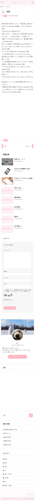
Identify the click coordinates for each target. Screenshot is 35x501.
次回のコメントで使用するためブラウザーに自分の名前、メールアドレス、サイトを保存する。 (18, 290)
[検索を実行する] (31, 415)
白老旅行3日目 (7, 437)
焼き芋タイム (6, 433)
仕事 (5, 459)
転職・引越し (8, 485)
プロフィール (17, 356)
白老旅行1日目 (7, 444)
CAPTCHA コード (8, 299)
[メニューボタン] (2, 2)
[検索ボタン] (32, 2)
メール (6, 277)
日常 (5, 15)
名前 (5, 271)
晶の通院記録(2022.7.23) (10, 429)
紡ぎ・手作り (8, 474)
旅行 (5, 463)
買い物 (6, 478)
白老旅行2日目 (7, 441)
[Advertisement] (17, 116)
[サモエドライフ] (17, 2)
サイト (5, 283)
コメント (7, 250)
